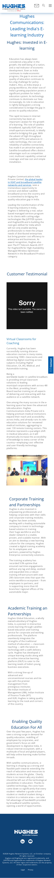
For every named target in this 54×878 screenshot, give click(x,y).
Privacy (30, 870)
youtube (30, 841)
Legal (23, 870)
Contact (36, 5)
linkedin (22, 841)
